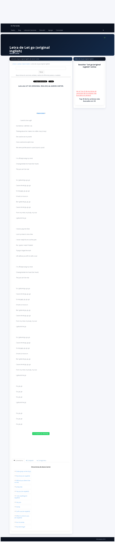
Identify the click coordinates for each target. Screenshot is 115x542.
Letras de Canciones (30, 30)
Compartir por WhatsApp (41, 433)
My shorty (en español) (23, 476)
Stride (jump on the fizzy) (23, 471)
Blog (19, 30)
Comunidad (59, 30)
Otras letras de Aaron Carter (41, 467)
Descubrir (42, 30)
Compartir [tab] (30, 460)
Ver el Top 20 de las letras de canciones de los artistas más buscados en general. (86, 93)
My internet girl (20, 527)
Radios (13, 30)
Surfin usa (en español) (23, 511)
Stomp (18, 507)
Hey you (18, 502)
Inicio (14, 64)
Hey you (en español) (22, 491)
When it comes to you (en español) (21, 517)
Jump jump (19, 487)
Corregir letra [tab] (42, 460)
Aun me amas (20, 522)
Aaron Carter (26, 64)
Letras (19, 64)
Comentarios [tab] (19, 460)
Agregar (50, 30)
